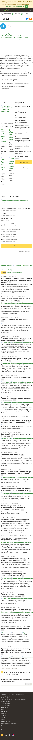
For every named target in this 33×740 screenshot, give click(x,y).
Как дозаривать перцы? (10, 454)
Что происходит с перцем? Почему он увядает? (16, 359)
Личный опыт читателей (10, 196)
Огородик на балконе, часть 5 (9, 234)
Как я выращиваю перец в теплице (15, 628)
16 (7, 674)
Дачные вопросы (5, 707)
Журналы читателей (24, 251)
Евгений (3, 210)
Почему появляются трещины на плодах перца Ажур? (14, 539)
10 (21, 672)
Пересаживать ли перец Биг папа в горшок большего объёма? (22, 146)
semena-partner (5, 571)
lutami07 (3, 356)
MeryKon (3, 536)
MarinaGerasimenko (6, 296)
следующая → (15, 669)
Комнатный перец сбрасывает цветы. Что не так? (16, 435)
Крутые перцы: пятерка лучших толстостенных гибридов (13, 574)
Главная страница (5, 701)
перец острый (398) (7, 34)
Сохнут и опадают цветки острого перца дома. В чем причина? (22, 127)
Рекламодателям (5, 732)
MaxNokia (3, 486)
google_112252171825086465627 (10, 416)
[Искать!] (31, 10)
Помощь (3, 709)
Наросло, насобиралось (7, 218)
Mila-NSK (3, 452)
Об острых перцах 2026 (7, 224)
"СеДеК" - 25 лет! (26, 536)
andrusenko (4, 626)
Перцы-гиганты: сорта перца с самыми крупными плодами (11, 148)
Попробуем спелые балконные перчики (11, 229)
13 (29, 672)
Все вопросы (26, 168)
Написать (16, 246)
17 (10, 674)
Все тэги (3, 719)
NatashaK (3, 317)
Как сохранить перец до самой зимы (16, 377)
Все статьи (9, 189)
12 (26, 672)
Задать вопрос (24, 162)
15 (4, 674)
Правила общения (5, 721)
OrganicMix (4, 336)
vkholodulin (4, 469)
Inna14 (3, 592)
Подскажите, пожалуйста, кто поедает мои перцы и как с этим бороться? (16, 489)
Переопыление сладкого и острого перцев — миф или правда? (15, 559)
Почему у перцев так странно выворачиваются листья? (12, 595)
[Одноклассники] (30, 19)
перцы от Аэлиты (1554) (8, 37)
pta (2, 647)
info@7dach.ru (8, 698)
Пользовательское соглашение (9, 723)
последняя (15, 674)
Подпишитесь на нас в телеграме (17, 26)
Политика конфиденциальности (9, 725)
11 (24, 672)
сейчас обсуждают (17, 272)
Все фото (3, 713)
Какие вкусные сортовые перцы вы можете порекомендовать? (15, 520)
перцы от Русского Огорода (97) (22, 38)
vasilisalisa (4, 276)
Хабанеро (3, 213)
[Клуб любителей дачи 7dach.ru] (7, 10)
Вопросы (18, 102)
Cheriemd (3, 504)
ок (26, 6)
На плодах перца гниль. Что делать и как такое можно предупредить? (16, 421)
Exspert (3, 396)
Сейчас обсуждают (5, 705)
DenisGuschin (4, 432)
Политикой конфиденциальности (14, 6)
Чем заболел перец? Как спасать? (14, 609)
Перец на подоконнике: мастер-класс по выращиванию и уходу (13, 175)
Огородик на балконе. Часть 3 (9, 239)
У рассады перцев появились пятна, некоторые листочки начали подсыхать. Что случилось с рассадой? (16, 651)
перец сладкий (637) (7, 35)
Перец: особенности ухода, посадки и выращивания (16, 399)
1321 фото (11, 270)
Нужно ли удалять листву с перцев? (15, 319)
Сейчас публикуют (5, 703)
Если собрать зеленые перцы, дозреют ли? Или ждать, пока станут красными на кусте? (16, 280)
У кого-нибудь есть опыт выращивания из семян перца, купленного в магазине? (13, 508)
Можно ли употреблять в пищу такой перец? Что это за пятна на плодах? (16, 472)
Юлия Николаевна (6, 226)
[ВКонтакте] (27, 19)
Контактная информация (7, 727)
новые (9, 272)
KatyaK (3, 517)
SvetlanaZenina (5, 607)
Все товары (4, 711)
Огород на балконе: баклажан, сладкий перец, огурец (15, 208)
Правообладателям (6, 730)
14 (1, 674)
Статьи (3, 102)
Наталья (3, 220)
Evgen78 (3, 556)
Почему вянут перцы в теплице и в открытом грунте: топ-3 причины (7, 124)
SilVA (2, 375)
